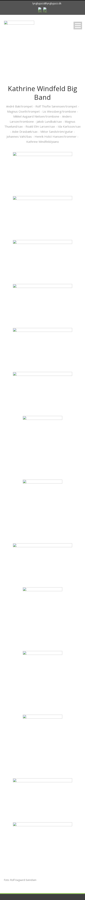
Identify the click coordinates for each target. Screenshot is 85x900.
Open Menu (78, 25)
